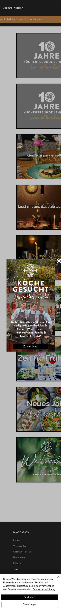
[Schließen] (56, 579)
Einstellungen (29, 604)
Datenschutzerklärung (44, 589)
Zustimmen (29, 597)
